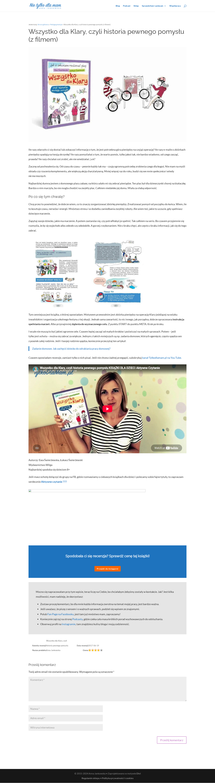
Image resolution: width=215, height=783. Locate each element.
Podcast (126, 6)
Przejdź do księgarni (107, 568)
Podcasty (77, 619)
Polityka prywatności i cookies (118, 778)
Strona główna (43, 24)
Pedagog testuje (56, 24)
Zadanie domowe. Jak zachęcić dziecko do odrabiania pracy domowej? (71, 348)
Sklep (136, 6)
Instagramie (68, 624)
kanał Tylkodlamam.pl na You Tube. (162, 357)
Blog (118, 6)
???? (54, 481)
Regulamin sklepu (91, 778)
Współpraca (175, 6)
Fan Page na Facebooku (60, 614)
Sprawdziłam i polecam (152, 6)
